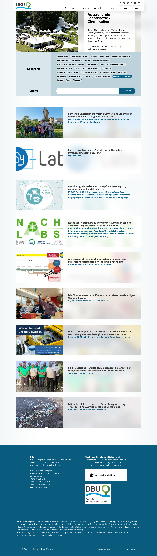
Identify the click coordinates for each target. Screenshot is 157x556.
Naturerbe (88, 76)
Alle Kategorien (62, 57)
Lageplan (123, 8)
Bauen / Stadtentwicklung (79, 57)
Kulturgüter (122, 72)
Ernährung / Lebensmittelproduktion (113, 64)
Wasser (68, 80)
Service (135, 8)
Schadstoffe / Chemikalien (122, 76)
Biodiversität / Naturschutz (121, 57)
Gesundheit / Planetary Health (67, 72)
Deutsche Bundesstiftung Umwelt (38, 549)
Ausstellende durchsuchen (127, 91)
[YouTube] (139, 2)
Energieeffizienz (92, 64)
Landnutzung (62, 76)
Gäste (112, 8)
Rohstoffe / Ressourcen (103, 76)
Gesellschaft (107, 68)
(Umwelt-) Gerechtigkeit (89, 72)
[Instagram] (128, 2)
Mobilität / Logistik (75, 76)
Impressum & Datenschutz (103, 549)
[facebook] (124, 2)
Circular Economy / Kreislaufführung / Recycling (73, 60)
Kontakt (120, 549)
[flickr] (135, 2)
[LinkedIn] (120, 2)
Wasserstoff (77, 80)
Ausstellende (99, 8)
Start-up (60, 80)
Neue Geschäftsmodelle (101, 60)
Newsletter (131, 549)
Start (73, 8)
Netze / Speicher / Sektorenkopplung (87, 68)
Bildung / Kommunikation (100, 57)
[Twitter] (131, 2)
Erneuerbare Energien (64, 68)
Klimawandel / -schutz (108, 72)
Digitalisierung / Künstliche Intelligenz (70, 64)
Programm (84, 8)
